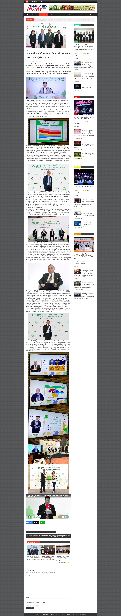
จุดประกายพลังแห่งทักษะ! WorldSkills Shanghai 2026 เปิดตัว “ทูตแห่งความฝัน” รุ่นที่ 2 (87, 223)
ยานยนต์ (61, 14)
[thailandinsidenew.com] (27, 14)
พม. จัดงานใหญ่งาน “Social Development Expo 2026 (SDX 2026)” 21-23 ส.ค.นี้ (83, 186)
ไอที (37, 14)
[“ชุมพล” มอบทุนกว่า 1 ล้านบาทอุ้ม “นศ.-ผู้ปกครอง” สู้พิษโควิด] (48, 548)
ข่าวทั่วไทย (83, 14)
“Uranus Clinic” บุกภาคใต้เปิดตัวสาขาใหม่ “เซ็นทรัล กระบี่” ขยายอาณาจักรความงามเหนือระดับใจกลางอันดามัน (57, 19)
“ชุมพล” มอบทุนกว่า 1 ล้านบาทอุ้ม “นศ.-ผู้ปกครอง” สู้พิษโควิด (48, 556)
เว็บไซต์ (27, 596)
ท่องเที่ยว (56, 14)
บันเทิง (50, 14)
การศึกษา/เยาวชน (44, 14)
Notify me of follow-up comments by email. (36, 601)
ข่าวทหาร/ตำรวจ (75, 14)
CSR (69, 14)
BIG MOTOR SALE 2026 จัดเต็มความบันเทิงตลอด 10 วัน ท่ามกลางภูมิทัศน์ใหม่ (84, 116)
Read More (76, 57)
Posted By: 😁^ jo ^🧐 (30, 60)
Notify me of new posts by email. (34, 604)
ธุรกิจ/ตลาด (32, 14)
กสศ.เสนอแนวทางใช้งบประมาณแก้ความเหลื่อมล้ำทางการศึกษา (33, 556)
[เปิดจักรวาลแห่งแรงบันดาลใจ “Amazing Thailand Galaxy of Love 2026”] (77, 85)
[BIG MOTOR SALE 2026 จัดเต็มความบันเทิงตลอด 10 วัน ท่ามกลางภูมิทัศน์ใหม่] (84, 106)
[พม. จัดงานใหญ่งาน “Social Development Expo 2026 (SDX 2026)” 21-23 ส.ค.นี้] (84, 175)
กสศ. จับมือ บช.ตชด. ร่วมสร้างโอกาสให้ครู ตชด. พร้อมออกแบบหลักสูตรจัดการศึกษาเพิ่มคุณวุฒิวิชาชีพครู (62, 557)
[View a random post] (93, 15)
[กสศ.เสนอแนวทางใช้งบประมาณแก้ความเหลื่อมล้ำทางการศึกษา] (34, 548)
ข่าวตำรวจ (76, 249)
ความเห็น (28, 574)
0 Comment (39, 60)
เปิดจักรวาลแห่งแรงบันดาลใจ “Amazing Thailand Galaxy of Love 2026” (86, 86)
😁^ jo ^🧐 (37, 558)
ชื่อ (27, 587)
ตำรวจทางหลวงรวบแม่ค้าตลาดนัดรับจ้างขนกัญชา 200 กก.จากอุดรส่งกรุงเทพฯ (41, 531)
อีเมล (27, 592)
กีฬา (66, 14)
